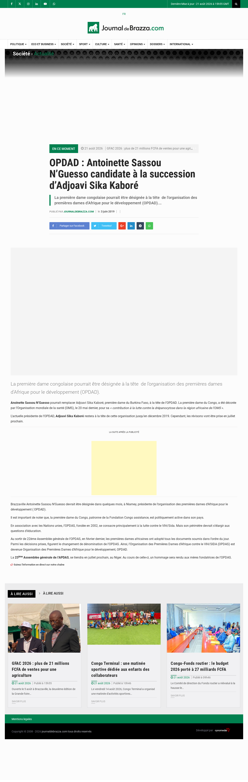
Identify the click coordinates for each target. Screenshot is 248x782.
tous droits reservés (79, 731)
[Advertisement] (124, 107)
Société (66, 44)
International (180, 44)
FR (124, 13)
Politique (17, 44)
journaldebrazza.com (79, 211)
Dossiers (156, 44)
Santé (118, 44)
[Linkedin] (131, 225)
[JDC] (125, 28)
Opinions (136, 44)
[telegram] (140, 225)
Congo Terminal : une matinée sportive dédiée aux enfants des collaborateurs (120, 669)
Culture (101, 44)
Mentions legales (22, 719)
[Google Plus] (122, 225)
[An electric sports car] (44, 628)
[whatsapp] (149, 225)
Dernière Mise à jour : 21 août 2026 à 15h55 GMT (199, 3)
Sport (83, 44)
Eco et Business (42, 44)
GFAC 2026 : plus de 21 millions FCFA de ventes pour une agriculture (153, 148)
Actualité (44, 54)
